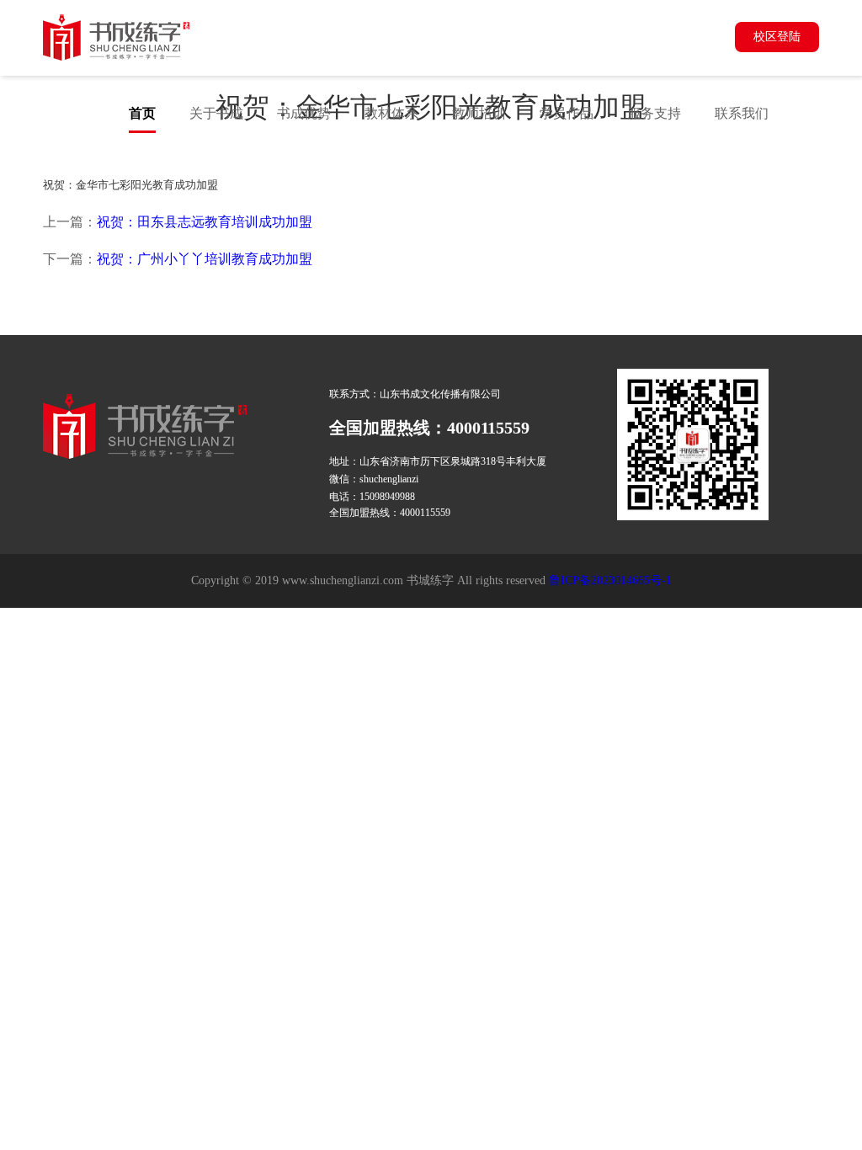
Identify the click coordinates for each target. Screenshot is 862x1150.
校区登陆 (777, 36)
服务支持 (654, 113)
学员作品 (566, 113)
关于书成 (216, 113)
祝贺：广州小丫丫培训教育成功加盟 (204, 259)
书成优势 (304, 113)
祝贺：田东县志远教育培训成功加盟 (204, 222)
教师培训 (479, 113)
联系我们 (742, 113)
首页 (142, 113)
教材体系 (391, 113)
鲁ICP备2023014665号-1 (610, 580)
